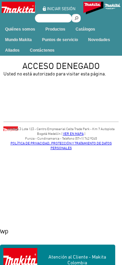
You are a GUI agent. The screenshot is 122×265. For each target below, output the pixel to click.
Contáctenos (42, 50)
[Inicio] (18, 12)
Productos (55, 29)
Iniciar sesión (61, 8)
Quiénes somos (20, 29)
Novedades (99, 39)
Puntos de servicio (60, 39)
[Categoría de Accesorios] (93, 9)
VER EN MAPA (73, 133)
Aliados (12, 50)
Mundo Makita (18, 39)
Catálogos (85, 29)
